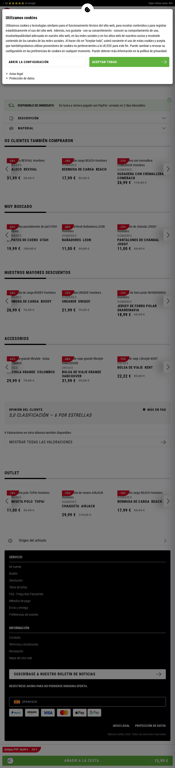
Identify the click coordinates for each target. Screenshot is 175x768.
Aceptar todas (104, 62)
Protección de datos (21, 78)
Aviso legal (16, 74)
